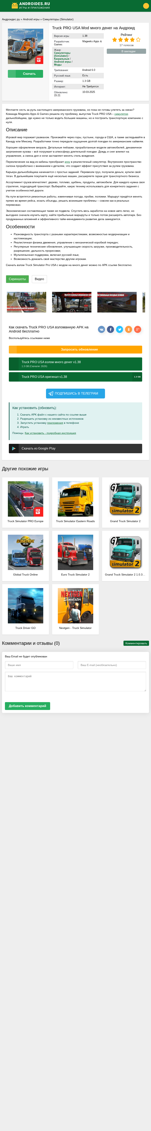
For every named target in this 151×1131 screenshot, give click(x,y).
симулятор (121, 113)
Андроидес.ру (11, 19)
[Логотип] (70, 6)
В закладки (128, 51)
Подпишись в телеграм (76, 393)
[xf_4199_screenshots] (26, 302)
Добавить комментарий (27, 706)
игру (67, 161)
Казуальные (61, 58)
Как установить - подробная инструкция (50, 433)
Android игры (31, 19)
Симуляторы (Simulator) (58, 19)
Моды (58, 64)
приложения (55, 422)
